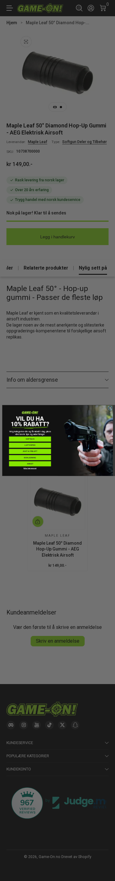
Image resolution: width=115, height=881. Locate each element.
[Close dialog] (110, 408)
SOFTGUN (29, 439)
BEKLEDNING (30, 458)
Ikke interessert (29, 468)
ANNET (30, 464)
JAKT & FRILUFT (30, 451)
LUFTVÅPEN (30, 445)
